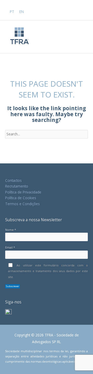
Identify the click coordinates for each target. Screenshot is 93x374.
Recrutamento (16, 186)
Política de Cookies (20, 197)
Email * (10, 247)
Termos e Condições (22, 203)
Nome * (10, 230)
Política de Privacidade (23, 192)
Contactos (13, 180)
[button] (86, 11)
